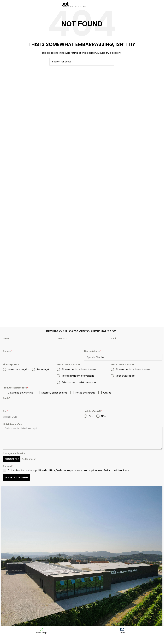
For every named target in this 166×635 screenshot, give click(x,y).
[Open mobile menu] (100, 5)
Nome (6, 338)
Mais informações (12, 424)
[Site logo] (74, 4)
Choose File (12, 459)
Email (114, 338)
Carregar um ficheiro (14, 453)
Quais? (6, 398)
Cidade (7, 351)
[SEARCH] (110, 62)
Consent (8, 466)
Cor (5, 411)
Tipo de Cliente (92, 351)
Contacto (62, 338)
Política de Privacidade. (117, 470)
